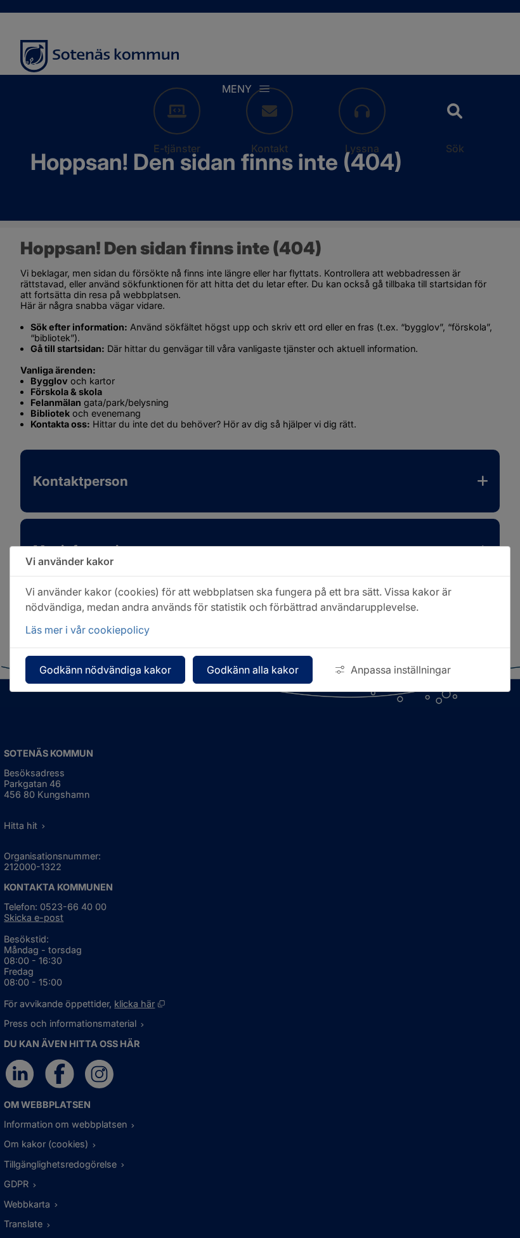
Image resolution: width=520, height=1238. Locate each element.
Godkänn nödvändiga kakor (105, 669)
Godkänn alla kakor (253, 669)
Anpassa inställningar (401, 669)
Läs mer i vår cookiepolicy (87, 629)
